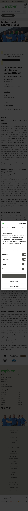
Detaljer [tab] (14, 227)
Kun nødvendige (14, 286)
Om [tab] (23, 227)
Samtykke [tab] (5, 227)
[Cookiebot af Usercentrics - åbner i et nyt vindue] (19, 223)
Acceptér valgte (14, 281)
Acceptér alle (14, 276)
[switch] (24, 259)
